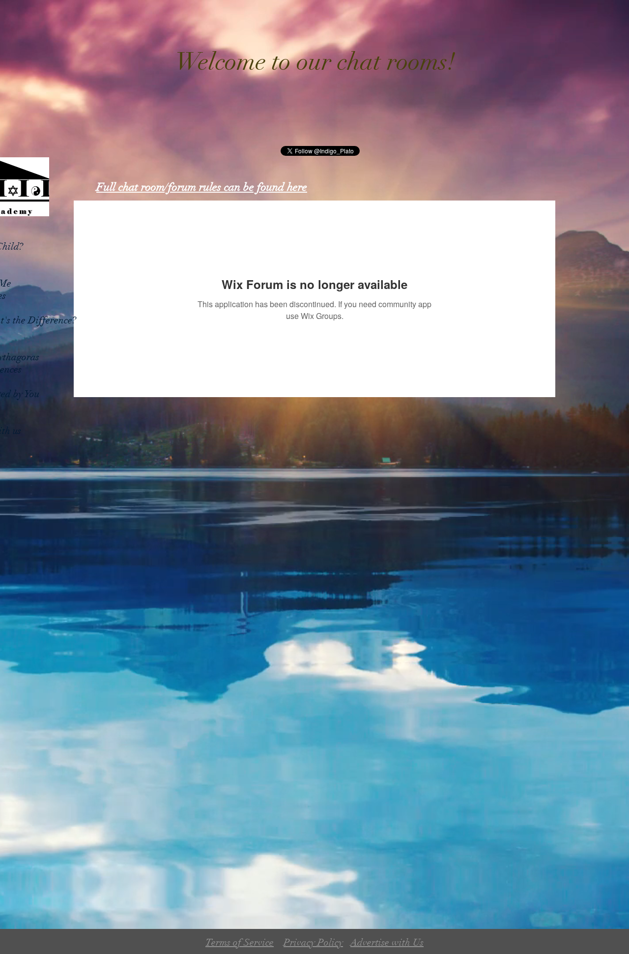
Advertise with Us (387, 942)
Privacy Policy (313, 942)
